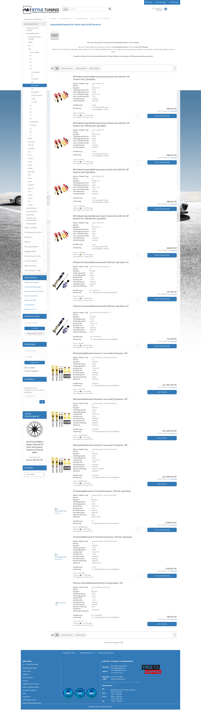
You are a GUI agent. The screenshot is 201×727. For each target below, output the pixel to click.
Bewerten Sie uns (30, 309)
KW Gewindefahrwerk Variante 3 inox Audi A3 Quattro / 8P (100, 445)
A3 (30, 69)
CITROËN (31, 148)
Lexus (30, 165)
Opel (29, 181)
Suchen (35, 328)
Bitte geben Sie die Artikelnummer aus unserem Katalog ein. (34, 390)
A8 (30, 119)
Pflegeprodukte (30, 251)
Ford (29, 155)
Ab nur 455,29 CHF (34, 458)
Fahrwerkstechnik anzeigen (32, 29)
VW (29, 201)
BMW (30, 138)
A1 (30, 62)
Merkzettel (174, 2)
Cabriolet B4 (34, 122)
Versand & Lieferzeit (29, 690)
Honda (30, 158)
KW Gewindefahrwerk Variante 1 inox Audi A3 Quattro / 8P (100, 353)
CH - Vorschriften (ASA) (30, 664)
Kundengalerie (29, 305)
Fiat (29, 152)
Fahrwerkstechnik (31, 24)
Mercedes (31, 172)
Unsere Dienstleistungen (32, 287)
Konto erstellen (29, 368)
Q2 (31, 128)
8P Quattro (35, 85)
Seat (29, 191)
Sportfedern (30, 215)
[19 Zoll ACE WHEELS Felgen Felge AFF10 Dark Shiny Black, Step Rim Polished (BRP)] (34, 429)
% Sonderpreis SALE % (33, 232)
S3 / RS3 (34, 102)
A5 (30, 109)
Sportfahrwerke (31, 211)
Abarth (30, 42)
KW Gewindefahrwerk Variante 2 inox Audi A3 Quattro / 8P (100, 399)
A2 (30, 65)
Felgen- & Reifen (30, 227)
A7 (30, 115)
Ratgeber (26, 674)
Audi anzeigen (34, 52)
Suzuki (30, 198)
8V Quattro (35, 92)
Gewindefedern (31, 208)
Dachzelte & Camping (32, 19)
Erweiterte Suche (34, 334)
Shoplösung (93, 707)
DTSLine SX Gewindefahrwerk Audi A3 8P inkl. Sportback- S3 (100, 262)
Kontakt (25, 681)
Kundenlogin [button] (161, 2)
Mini (29, 175)
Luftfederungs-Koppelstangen (31, 219)
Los (42, 402)
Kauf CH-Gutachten (31, 296)
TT (30, 135)
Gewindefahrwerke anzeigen (34, 38)
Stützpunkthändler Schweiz (33, 291)
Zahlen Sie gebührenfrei (31, 687)
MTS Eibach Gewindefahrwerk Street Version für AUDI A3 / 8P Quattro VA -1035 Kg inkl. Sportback (101, 124)
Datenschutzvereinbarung (32, 703)
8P (32, 82)
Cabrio (33, 99)
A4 (30, 105)
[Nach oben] (6, 723)
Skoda (30, 195)
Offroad (27, 242)
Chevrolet (31, 142)
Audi (29, 49)
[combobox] (67, 68)
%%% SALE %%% (30, 300)
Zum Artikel (162, 392)
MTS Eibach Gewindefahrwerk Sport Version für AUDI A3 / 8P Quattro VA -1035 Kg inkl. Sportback (101, 217)
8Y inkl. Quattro (36, 95)
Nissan (30, 178)
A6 (30, 112)
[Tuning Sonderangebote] (44, 416)
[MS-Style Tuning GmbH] (41, 10)
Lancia (30, 162)
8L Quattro (35, 79)
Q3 (31, 132)
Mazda (30, 168)
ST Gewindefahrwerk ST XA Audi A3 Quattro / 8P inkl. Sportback (102, 537)
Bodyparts (28, 237)
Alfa (29, 45)
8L (32, 75)
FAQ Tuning (27, 671)
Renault (30, 188)
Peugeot (31, 185)
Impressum (26, 697)
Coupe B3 (33, 125)
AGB (24, 693)
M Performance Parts (32, 256)
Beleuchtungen (30, 266)
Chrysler (31, 145)
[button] (52, 68)
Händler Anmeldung (31, 282)
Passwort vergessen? (31, 371)
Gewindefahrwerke (32, 33)
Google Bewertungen (30, 668)
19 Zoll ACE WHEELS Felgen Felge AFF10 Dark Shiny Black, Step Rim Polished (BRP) (35, 447)
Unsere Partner (28, 677)
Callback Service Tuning (31, 684)
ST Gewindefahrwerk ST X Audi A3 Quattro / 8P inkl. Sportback (102, 491)
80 (30, 55)
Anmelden (34, 363)
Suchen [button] (149, 2)
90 (30, 59)
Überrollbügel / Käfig (32, 270)
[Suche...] (110, 9)
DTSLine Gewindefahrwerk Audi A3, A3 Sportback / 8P (97, 583)
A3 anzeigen (35, 72)
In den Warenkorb (162, 116)
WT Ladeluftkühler (31, 247)
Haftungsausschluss (29, 700)
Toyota (30, 205)
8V (32, 89)
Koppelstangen (31, 224)
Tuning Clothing (30, 261)
